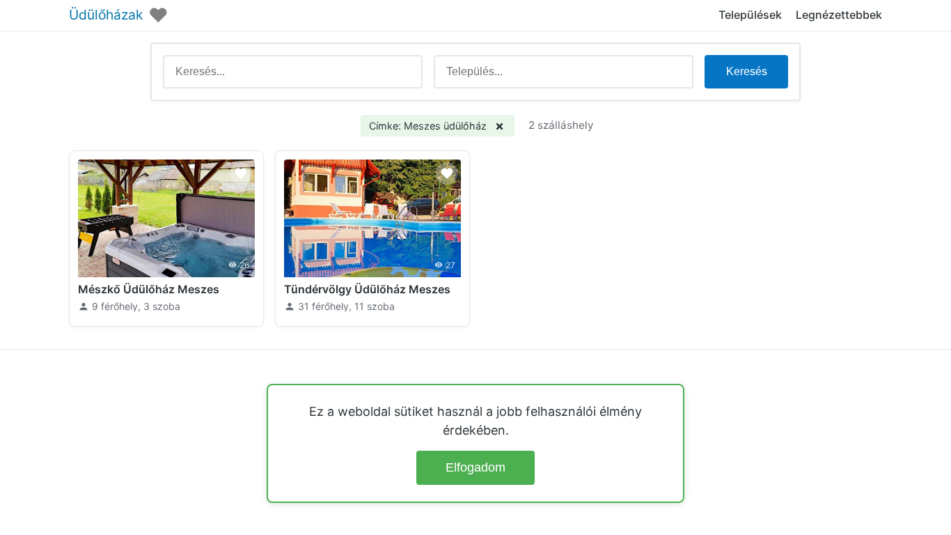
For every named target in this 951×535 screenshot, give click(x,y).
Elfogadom (475, 467)
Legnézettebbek (839, 15)
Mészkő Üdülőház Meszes (148, 289)
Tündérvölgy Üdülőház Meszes (367, 289)
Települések (750, 15)
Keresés (746, 71)
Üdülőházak (106, 15)
